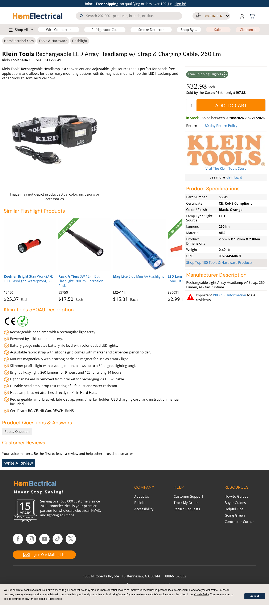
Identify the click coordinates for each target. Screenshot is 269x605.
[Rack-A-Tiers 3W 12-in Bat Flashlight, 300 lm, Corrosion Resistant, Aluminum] (84, 244)
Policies (140, 502)
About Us (141, 496)
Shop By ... (189, 29)
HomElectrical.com (19, 41)
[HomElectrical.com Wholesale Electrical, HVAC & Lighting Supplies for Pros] (38, 15)
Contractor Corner (239, 521)
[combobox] (129, 16)
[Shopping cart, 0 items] (252, 15)
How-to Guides (236, 496)
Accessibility (143, 509)
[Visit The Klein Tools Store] (226, 150)
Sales (218, 29)
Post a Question (17, 431)
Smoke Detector (151, 29)
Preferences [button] (55, 598)
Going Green (235, 515)
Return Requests (187, 509)
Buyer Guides (235, 502)
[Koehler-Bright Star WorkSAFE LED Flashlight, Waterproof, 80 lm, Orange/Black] (30, 244)
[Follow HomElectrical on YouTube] (44, 539)
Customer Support (188, 496)
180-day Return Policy (220, 125)
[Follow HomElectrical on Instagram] (31, 539)
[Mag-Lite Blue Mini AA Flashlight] (139, 244)
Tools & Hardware (53, 41)
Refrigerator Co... (104, 29)
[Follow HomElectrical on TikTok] (58, 539)
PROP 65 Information (229, 295)
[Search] (81, 16)
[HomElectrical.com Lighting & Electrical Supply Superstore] (35, 484)
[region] (93, 259)
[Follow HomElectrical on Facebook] (18, 539)
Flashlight (79, 41)
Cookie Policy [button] (201, 594)
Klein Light (234, 177)
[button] (211, 16)
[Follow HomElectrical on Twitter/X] (71, 539)
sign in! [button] (180, 3)
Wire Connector (58, 29)
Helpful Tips (234, 509)
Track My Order (186, 502)
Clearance (248, 29)
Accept (254, 596)
